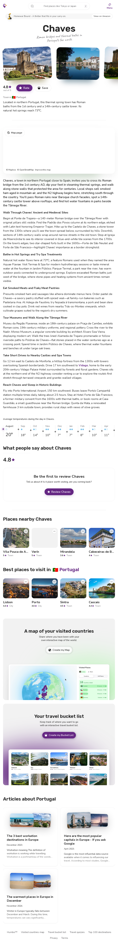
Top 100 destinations (99, 932)
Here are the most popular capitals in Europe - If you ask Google (85, 840)
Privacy (54, 938)
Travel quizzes (77, 932)
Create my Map (61, 650)
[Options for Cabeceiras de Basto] (111, 531)
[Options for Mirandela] (83, 531)
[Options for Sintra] (83, 581)
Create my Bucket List (61, 735)
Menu (109, 7)
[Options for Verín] (54, 531)
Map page (16, 132)
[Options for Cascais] (111, 581)
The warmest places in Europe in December (30, 899)
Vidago (83, 365)
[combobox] (59, 6)
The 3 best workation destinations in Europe (22, 838)
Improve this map (43, 170)
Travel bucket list (57, 932)
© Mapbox (11, 170)
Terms (64, 938)
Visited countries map (32, 932)
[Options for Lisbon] (26, 581)
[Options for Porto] (54, 581)
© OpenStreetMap (25, 170)
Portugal (19, 97)
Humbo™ (12, 932)
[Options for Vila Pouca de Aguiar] (26, 531)
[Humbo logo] (5, 6)
